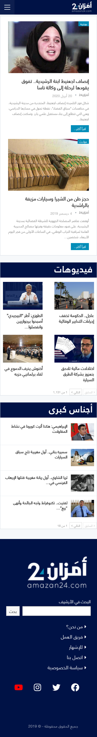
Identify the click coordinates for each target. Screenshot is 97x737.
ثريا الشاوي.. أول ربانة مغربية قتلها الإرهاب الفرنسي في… (36, 480)
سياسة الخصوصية (65, 667)
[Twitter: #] (56, 687)
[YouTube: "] (18, 687)
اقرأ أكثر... (80, 128)
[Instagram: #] (37, 687)
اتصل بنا (75, 656)
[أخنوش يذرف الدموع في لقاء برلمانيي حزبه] (23, 349)
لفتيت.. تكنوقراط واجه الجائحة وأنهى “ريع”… (40, 505)
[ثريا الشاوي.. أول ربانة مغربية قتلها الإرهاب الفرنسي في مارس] (82, 483)
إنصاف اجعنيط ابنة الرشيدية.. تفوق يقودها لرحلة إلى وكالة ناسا (55, 83)
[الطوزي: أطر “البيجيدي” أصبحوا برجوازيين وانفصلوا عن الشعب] (23, 296)
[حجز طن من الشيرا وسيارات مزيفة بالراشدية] (48, 165)
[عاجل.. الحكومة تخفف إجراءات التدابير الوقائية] (74, 296)
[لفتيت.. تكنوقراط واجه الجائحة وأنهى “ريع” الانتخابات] (82, 508)
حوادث (83, 141)
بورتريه (83, 23)
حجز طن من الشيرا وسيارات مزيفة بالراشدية (57, 201)
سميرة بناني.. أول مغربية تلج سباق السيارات (41, 454)
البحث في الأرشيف (75, 601)
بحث (13, 611)
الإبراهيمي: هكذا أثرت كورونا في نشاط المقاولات (39, 428)
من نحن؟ (74, 626)
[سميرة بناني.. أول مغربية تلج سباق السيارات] (82, 457)
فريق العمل (72, 636)
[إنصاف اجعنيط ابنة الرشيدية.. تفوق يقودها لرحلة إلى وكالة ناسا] (48, 47)
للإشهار (76, 646)
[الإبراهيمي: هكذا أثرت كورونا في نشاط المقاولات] (82, 432)
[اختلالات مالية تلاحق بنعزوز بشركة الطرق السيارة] (74, 349)
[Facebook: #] (75, 687)
